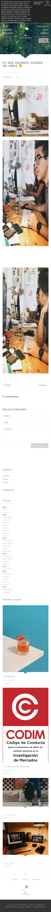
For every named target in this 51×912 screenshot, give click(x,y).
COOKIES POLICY (39, 906)
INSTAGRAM (35, 879)
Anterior (8, 385)
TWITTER (5, 479)
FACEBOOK (6, 476)
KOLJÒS (41, 904)
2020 (4, 515)
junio (6, 561)
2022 (4, 507)
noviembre (8, 517)
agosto (6, 522)
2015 (4, 587)
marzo (6, 512)
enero (6, 535)
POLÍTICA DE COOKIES (38, 3)
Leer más (7, 683)
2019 (4, 538)
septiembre (8, 559)
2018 (4, 554)
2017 (4, 566)
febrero (6, 533)
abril (5, 510)
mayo (6, 528)
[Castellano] (41, 40)
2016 (4, 571)
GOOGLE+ (6, 482)
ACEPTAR (47, 5)
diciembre (7, 540)
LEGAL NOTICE (11, 906)
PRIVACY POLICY (25, 906)
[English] (45, 40)
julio (5, 525)
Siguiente (43, 385)
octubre (6, 520)
